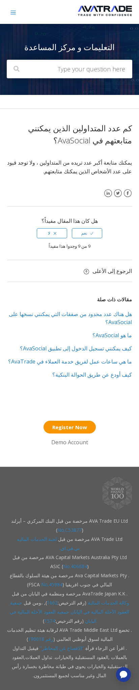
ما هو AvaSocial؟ (112, 335)
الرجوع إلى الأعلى (112, 271)
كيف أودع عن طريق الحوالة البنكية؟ (92, 374)
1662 (52, 602)
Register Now (69, 427)
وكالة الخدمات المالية (108, 602)
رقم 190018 (40, 639)
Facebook (127, 197)
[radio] (87, 233)
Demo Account (69, 442)
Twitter (118, 197)
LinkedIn (108, 197)
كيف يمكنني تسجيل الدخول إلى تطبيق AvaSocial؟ (76, 348)
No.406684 (75, 566)
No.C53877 (69, 530)
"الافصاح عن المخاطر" (61, 648)
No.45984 (51, 584)
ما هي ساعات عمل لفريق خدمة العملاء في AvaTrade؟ (70, 361)
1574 (49, 621)
